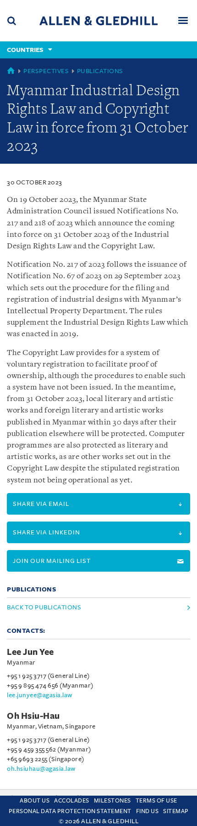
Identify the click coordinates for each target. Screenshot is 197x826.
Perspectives (46, 71)
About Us (34, 800)
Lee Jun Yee (30, 652)
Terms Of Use (156, 800)
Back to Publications (44, 607)
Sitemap (176, 811)
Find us (147, 811)
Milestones (112, 800)
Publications (100, 71)
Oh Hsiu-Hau (33, 716)
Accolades (71, 800)
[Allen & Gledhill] (98, 20)
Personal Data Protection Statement (70, 811)
